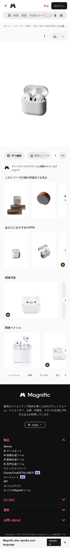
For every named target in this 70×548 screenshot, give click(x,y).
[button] (35, 425)
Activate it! (53, 542)
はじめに (9, 499)
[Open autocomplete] (8, 15)
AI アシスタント (13, 451)
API (6, 481)
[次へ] (55, 155)
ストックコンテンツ (15, 468)
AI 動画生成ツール (14, 459)
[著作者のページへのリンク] (7, 168)
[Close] (65, 542)
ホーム (7, 25)
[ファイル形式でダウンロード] (62, 36)
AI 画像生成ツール (14, 455)
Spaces (8, 446)
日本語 (35, 424)
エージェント (14, 477)
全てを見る (41, 177)
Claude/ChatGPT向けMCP (21, 472)
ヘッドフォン (13, 374)
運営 (6, 510)
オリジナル (24, 48)
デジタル (44, 374)
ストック (17, 25)
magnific (15, 169)
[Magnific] (35, 395)
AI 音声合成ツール (14, 464)
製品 (6, 440)
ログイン (59, 6)
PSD (27, 25)
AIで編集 (16, 155)
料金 (46, 6)
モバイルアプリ (12, 486)
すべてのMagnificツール (17, 490)
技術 (30, 374)
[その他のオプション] (44, 36)
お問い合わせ (12, 520)
